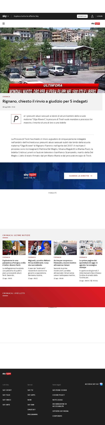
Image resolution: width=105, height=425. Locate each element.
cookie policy (58, 395)
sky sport (7, 390)
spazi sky (31, 410)
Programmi (33, 414)
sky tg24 (6, 395)
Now (30, 400)
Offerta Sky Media (60, 411)
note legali (57, 400)
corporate (57, 416)
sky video (7, 400)
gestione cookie (59, 390)
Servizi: (30, 385)
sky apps (31, 395)
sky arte (6, 405)
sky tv (30, 390)
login (99, 16)
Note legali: (56, 385)
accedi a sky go (92, 384)
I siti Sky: (6, 385)
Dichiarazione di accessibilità (59, 405)
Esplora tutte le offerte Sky (26, 16)
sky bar (31, 405)
